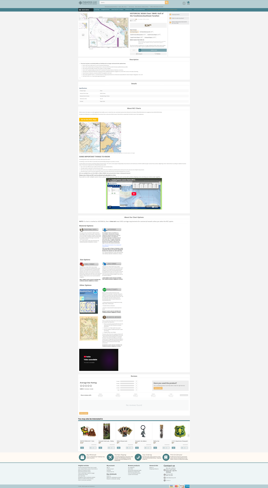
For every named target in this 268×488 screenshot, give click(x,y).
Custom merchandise (133, 474)
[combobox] (134, 2)
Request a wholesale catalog (113, 478)
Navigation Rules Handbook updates (86, 477)
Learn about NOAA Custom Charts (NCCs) (87, 469)
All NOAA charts (128, 9)
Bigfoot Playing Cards (122, 441)
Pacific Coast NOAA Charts (139, 9)
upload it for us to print (125, 171)
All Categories (131, 467)
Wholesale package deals (134, 471)
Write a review (146, 19)
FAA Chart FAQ (81, 476)
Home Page (96, 9)
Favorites (109, 470)
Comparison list (110, 471)
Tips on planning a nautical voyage (86, 473)
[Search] (166, 2)
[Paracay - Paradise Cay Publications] (87, 2)
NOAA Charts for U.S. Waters (117, 9)
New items (130, 469)
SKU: (131, 20)
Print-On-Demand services (134, 473)
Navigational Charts (105, 9)
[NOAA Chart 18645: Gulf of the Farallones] (108, 32)
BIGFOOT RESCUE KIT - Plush (87, 441)
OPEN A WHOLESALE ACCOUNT (156, 6)
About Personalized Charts (84, 471)
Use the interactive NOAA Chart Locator (87, 467)
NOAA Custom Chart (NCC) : (137, 40)
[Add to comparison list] (93, 447)
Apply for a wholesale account (114, 477)
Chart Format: (133, 30)
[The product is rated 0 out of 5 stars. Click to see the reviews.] (132, 19)
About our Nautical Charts (84, 470)
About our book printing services (85, 478)
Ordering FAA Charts (83, 474)
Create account (110, 469)
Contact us (168, 480)
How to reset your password (84, 480)
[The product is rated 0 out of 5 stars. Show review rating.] (93, 444)
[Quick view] (91, 447)
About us (109, 476)
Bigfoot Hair (156, 441)
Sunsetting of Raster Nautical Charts (98, 163)
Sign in (108, 467)
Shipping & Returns (154, 469)
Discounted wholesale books (134, 470)
